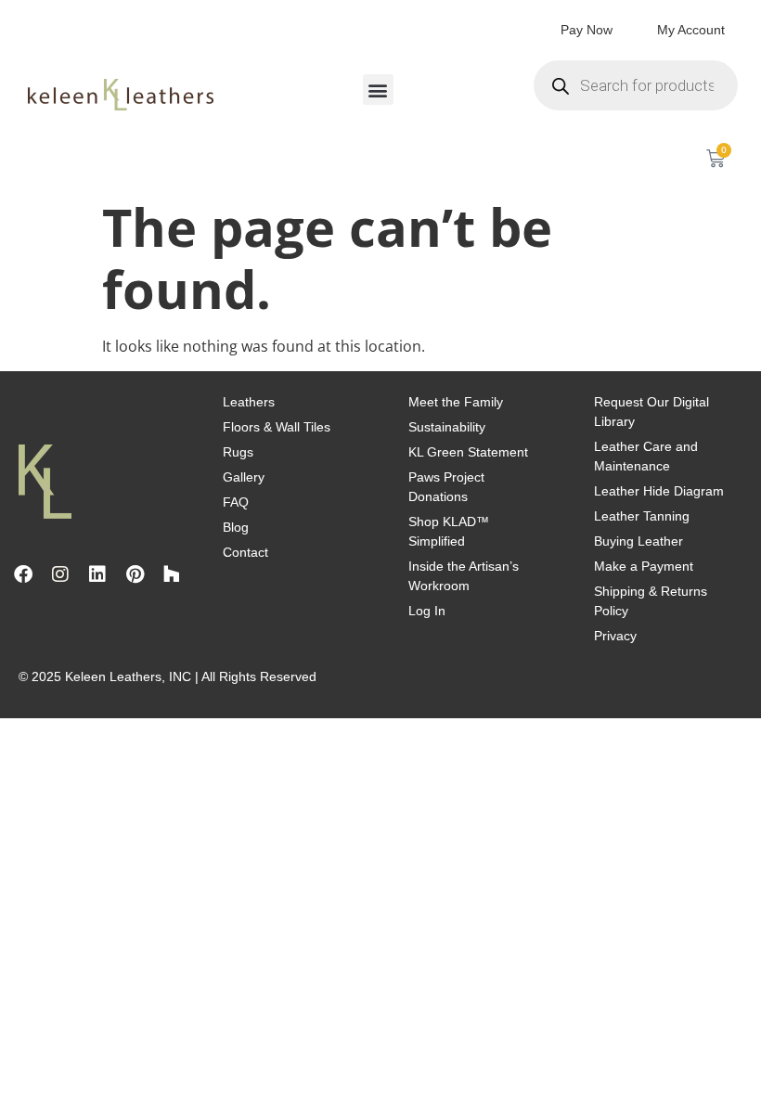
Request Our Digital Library (651, 411)
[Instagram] (60, 574)
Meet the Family (455, 401)
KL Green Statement (468, 451)
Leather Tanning (642, 516)
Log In (426, 610)
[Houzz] (171, 574)
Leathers (249, 401)
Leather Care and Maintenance (646, 456)
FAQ (236, 502)
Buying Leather (638, 541)
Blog (236, 527)
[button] (378, 89)
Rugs (238, 451)
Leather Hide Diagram (659, 490)
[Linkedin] (97, 574)
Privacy (615, 635)
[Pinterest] (134, 574)
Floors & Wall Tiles (276, 426)
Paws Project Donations (446, 487)
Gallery (243, 477)
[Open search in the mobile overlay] (635, 85)
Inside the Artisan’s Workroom (463, 576)
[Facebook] (23, 574)
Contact (245, 552)
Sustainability (446, 426)
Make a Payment (643, 566)
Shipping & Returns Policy (650, 601)
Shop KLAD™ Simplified (448, 531)
